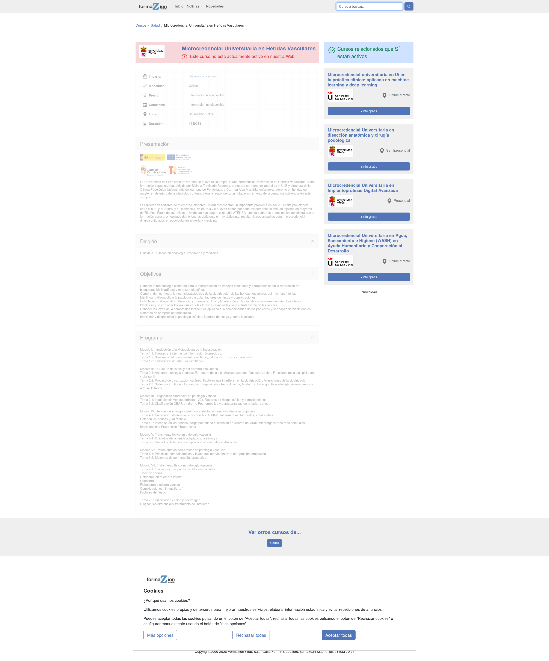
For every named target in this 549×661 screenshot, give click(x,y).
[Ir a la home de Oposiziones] (153, 6)
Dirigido (148, 241)
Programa (151, 337)
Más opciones (160, 635)
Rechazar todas (251, 635)
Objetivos (150, 273)
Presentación (155, 143)
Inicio (179, 6)
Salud (274, 542)
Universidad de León (203, 76)
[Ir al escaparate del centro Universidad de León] (159, 51)
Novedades (215, 6)
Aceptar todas (338, 635)
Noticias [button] (193, 6)
